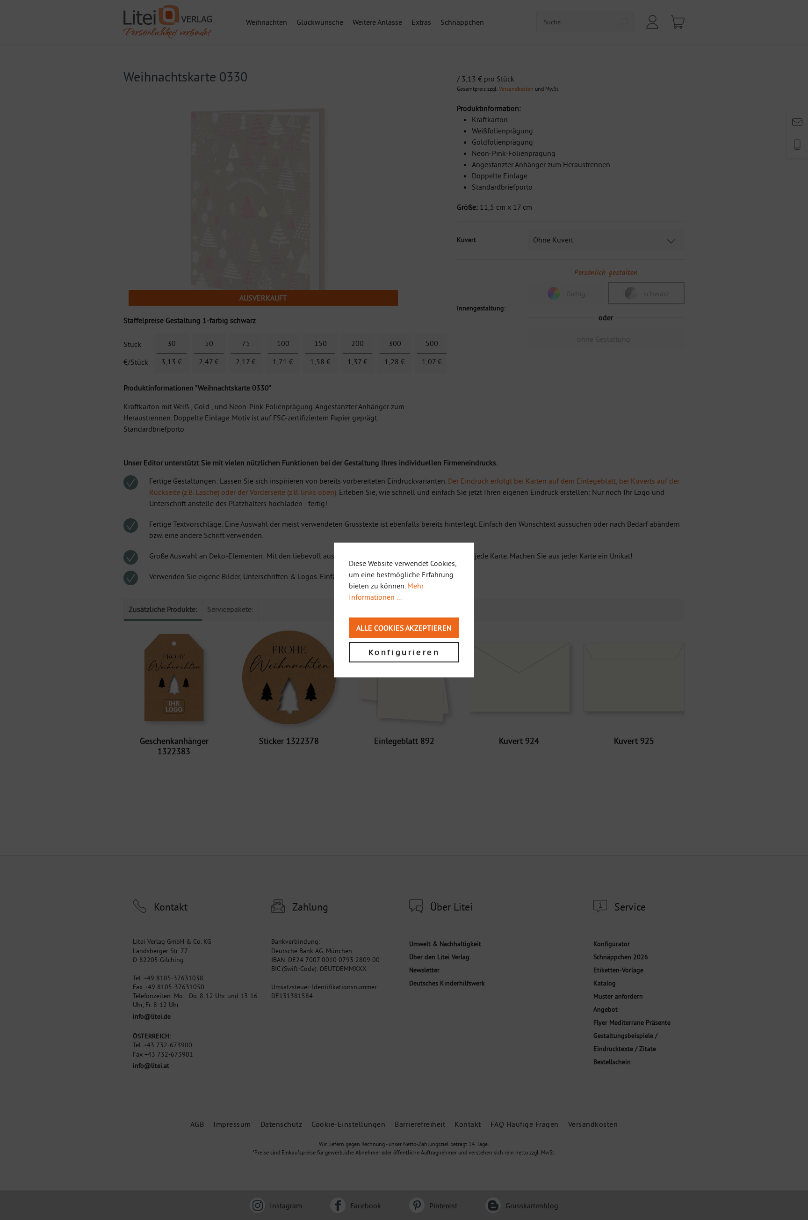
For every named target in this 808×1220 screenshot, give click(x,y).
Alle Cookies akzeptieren (404, 627)
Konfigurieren (404, 652)
